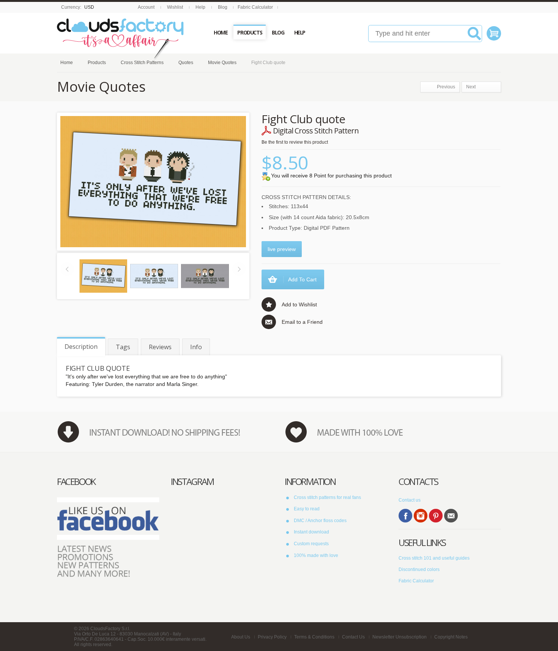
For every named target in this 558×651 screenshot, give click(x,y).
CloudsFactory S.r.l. (110, 628)
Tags (123, 347)
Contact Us (353, 637)
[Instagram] (420, 515)
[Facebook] (405, 515)
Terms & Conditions (314, 637)
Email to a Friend (302, 322)
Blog (222, 7)
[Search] (474, 36)
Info (196, 347)
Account (146, 7)
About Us (240, 637)
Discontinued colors (419, 569)
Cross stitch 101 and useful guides (434, 558)
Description (81, 346)
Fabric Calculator (255, 7)
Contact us (410, 500)
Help (200, 7)
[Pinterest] (436, 515)
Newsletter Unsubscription (399, 637)
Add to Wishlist (299, 304)
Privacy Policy (272, 637)
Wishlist (175, 7)
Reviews (160, 347)
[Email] (451, 515)
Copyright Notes (451, 637)
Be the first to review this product (295, 142)
